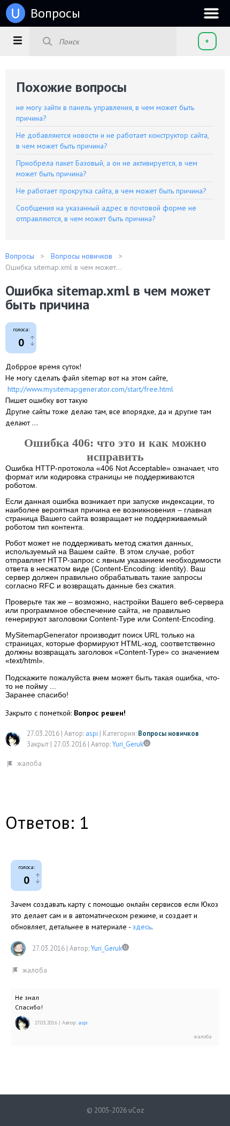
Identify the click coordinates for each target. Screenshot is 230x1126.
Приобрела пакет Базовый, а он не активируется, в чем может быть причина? (106, 168)
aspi (92, 733)
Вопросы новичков (168, 733)
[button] (17, 40)
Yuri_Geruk (127, 744)
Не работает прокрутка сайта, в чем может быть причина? (111, 191)
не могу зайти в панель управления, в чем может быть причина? (105, 113)
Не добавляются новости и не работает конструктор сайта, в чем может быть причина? (112, 140)
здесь (142, 926)
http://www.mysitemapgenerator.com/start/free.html (90, 389)
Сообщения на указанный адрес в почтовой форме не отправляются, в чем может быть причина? (106, 213)
